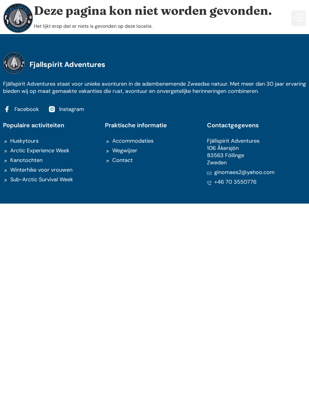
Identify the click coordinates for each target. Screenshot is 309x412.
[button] (298, 18)
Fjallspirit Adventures (67, 64)
